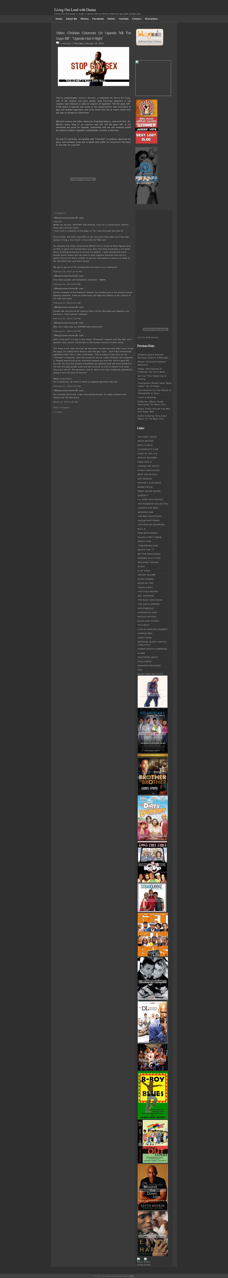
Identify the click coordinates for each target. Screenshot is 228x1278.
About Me (71, 19)
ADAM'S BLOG (145, 487)
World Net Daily (122, 98)
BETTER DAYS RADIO (149, 554)
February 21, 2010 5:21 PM (67, 386)
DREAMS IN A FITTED (149, 558)
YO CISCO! (143, 625)
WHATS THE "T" (146, 550)
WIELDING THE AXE (148, 562)
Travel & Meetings (147, 397)
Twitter (111, 19)
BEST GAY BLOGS (147, 474)
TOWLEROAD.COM (148, 546)
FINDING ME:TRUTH (148, 466)
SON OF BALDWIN (147, 458)
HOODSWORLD (146, 608)
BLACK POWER (146, 579)
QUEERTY (143, 495)
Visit (148, 337)
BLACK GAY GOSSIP (148, 621)
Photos (85, 19)
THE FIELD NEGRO (148, 591)
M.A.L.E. (142, 529)
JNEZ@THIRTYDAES (149, 520)
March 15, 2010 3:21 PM (65, 402)
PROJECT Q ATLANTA (149, 483)
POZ (140, 670)
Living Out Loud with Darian (75, 9)
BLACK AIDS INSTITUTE (150, 674)
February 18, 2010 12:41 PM (67, 272)
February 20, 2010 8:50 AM (67, 284)
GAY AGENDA (145, 479)
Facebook (98, 19)
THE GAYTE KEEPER (149, 604)
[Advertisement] (151, 263)
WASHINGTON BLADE (149, 666)
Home (59, 19)
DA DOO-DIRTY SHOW (150, 537)
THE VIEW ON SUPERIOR (151, 525)
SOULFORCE (145, 661)
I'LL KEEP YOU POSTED (150, 499)
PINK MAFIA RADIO (148, 533)
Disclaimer (151, 19)
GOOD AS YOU (146, 583)
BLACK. (142, 566)
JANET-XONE (145, 638)
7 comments (65, 43)
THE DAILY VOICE (147, 437)
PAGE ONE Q (145, 462)
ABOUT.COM (144, 541)
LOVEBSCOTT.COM (148, 449)
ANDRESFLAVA (145, 512)
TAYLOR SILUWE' (147, 575)
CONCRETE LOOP (147, 612)
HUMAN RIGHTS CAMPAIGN (152, 649)
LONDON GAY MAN (148, 508)
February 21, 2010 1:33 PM (67, 319)
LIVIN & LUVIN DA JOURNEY (153, 629)
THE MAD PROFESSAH (150, 516)
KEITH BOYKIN (145, 441)
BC (132, 1276)
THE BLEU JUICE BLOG (150, 600)
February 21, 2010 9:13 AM (67, 303)
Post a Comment (61, 408)
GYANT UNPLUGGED (149, 470)
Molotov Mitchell (87, 98)
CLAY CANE (144, 571)
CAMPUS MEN (145, 633)
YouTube (124, 19)
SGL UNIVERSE (146, 596)
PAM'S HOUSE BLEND (149, 491)
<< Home (57, 412)
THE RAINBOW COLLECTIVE (153, 504)
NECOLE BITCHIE (147, 617)
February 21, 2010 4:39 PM (67, 331)
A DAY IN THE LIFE (148, 454)
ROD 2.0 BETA (145, 445)
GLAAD (141, 653)
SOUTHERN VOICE (148, 657)
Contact (137, 19)
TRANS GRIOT (145, 587)
